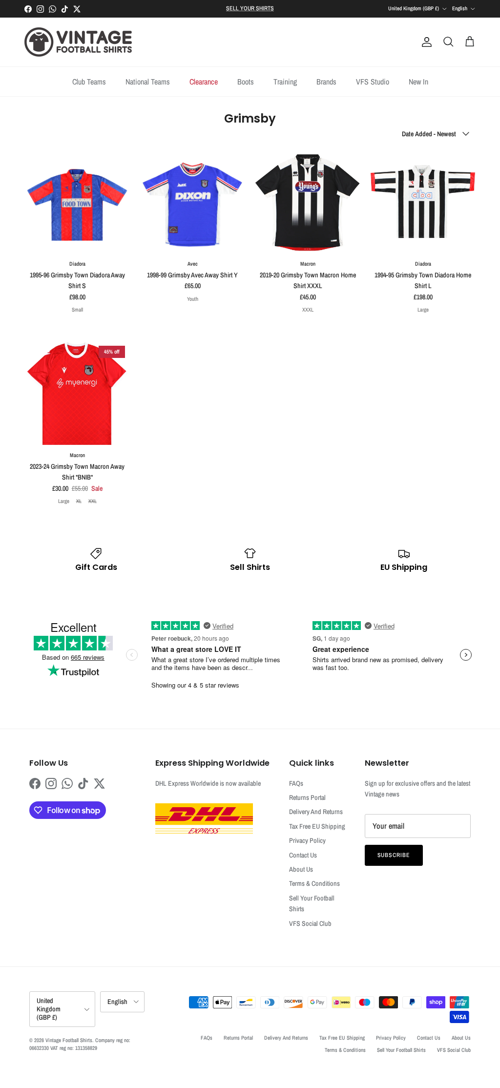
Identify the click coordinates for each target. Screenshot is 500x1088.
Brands (326, 81)
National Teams (147, 81)
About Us (301, 869)
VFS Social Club (310, 923)
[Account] (425, 42)
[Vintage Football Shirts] (78, 42)
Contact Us (303, 855)
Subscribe (394, 855)
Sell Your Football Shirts (401, 1049)
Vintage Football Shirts (68, 1040)
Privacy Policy (307, 840)
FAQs (296, 783)
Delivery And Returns (316, 811)
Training (285, 81)
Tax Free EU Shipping (317, 826)
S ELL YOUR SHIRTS (250, 8)
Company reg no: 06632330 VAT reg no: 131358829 (79, 1044)
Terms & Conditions (314, 883)
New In (418, 81)
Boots (245, 81)
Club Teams (89, 81)
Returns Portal (307, 797)
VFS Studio (372, 81)
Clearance (203, 81)
